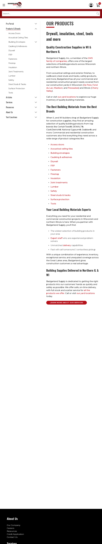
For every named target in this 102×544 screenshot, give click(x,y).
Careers (10, 528)
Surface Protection (16, 88)
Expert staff (56, 238)
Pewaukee (73, 88)
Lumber (11, 76)
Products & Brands (13, 28)
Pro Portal (10, 23)
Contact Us (12, 537)
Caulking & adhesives (61, 157)
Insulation (12, 67)
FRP (10, 55)
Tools (10, 93)
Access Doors (14, 33)
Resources (10, 107)
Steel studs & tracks (61, 195)
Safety (11, 80)
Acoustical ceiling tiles (62, 149)
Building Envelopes (16, 42)
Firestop (12, 63)
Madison (58, 88)
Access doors (57, 144)
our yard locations (67, 97)
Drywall (11, 50)
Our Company (13, 525)
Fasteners (12, 59)
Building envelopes (60, 153)
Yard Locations (11, 117)
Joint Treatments (15, 72)
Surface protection (60, 199)
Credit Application (15, 534)
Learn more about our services (66, 303)
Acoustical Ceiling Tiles (18, 37)
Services (9, 102)
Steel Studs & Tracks (17, 84)
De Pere (87, 85)
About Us (9, 112)
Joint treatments (59, 182)
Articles (9, 97)
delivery (67, 245)
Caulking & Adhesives (17, 46)
